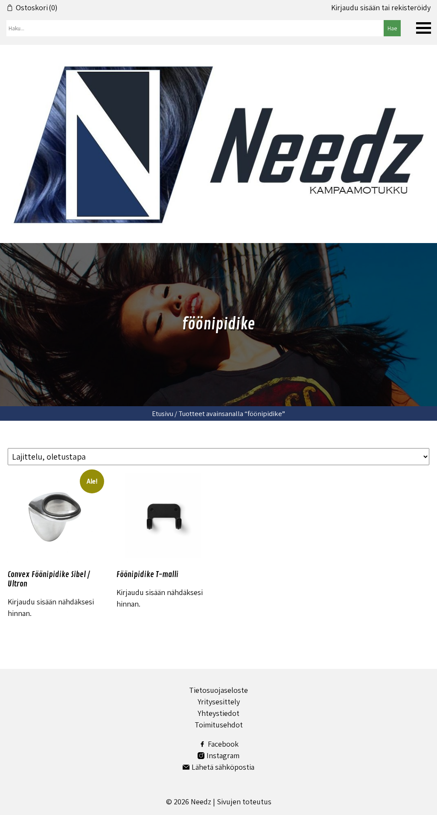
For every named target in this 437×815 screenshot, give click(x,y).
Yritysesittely (219, 702)
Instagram (223, 755)
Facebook (223, 744)
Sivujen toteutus (244, 801)
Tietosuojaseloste (218, 690)
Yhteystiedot (218, 713)
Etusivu (162, 413)
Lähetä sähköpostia (223, 767)
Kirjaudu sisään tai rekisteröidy (381, 7)
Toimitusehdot (219, 725)
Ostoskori (37, 7)
